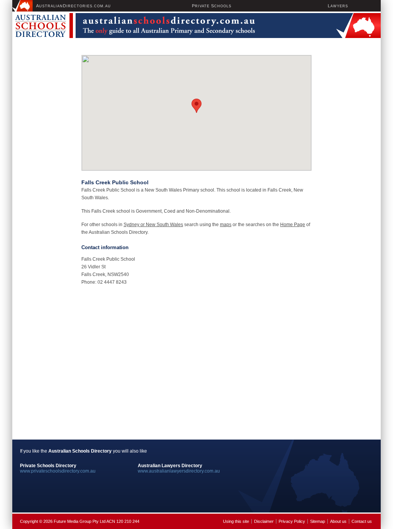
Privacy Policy (292, 521)
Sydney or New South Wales (153, 224)
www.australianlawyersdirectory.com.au (179, 471)
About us (338, 521)
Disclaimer (264, 521)
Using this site (236, 521)
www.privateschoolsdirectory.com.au (58, 471)
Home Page (292, 224)
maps (225, 224)
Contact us (362, 521)
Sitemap (317, 521)
